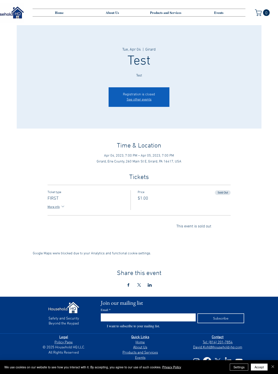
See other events (139, 100)
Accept (259, 367)
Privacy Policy (171, 367)
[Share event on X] (139, 285)
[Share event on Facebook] (128, 285)
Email (106, 310)
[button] (263, 12)
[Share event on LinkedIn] (150, 285)
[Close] (272, 367)
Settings (239, 367)
